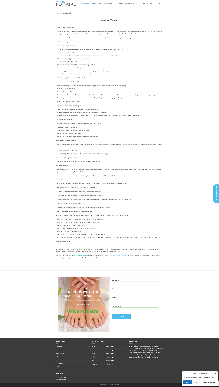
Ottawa (132, 255)
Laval (110, 255)
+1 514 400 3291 (61, 377)
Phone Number (116, 306)
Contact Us (129, 4)
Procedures (96, 4)
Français (160, 4)
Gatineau (123, 255)
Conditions (84, 4)
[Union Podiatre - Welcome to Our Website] (67, 4)
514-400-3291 (140, 4)
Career (149, 4)
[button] (215, 374)
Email (113, 289)
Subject (114, 297)
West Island (116, 255)
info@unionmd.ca (61, 379)
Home (57, 13)
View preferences (209, 382)
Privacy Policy (60, 373)
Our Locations (109, 4)
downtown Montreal (79, 255)
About (120, 4)
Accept (187, 382)
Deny (196, 382)
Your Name (115, 280)
